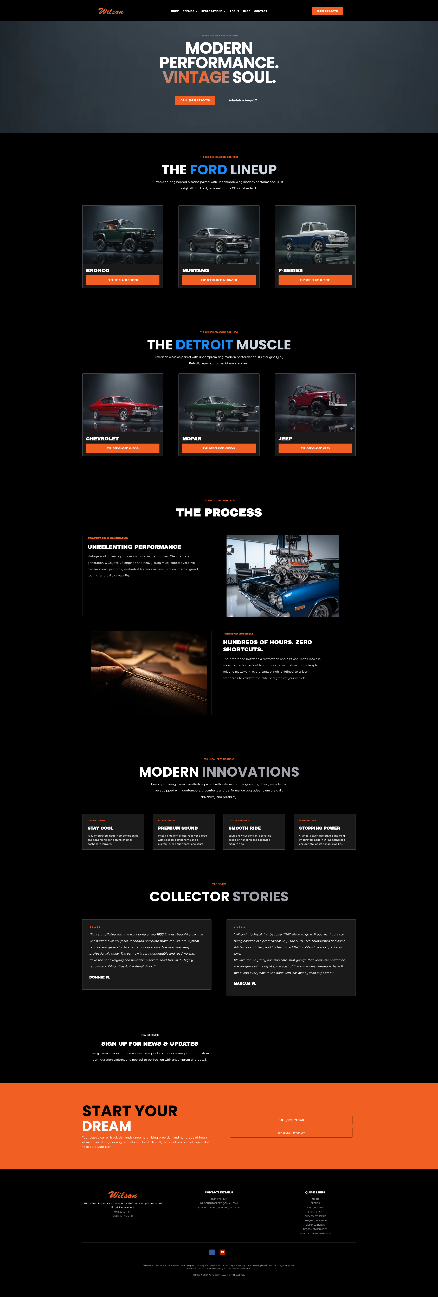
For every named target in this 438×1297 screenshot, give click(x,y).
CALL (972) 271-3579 (195, 100)
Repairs (188, 11)
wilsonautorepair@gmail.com (219, 1203)
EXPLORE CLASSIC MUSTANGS (219, 280)
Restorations (211, 11)
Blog (246, 11)
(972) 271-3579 (327, 11)
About (234, 11)
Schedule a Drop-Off (242, 100)
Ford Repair (315, 1211)
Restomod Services (315, 1229)
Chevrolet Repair (315, 1216)
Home (175, 11)
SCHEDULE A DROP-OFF (291, 1132)
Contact (260, 11)
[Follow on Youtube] (222, 1252)
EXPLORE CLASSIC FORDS (123, 280)
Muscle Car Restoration (315, 1233)
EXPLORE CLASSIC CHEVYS (123, 448)
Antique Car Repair (315, 1220)
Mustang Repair (315, 1224)
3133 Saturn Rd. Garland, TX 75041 (219, 1207)
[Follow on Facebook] (212, 1252)
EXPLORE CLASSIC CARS (315, 448)
